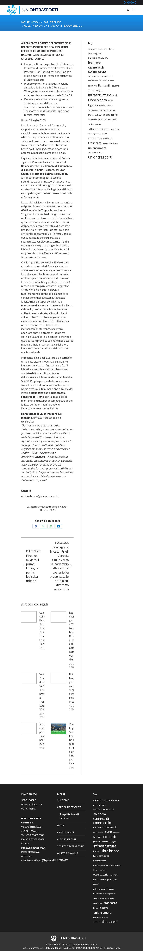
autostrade (109, 49)
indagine (99, 90)
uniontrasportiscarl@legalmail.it (38, 860)
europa (111, 80)
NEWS (60, 825)
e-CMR (103, 80)
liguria (110, 100)
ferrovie (92, 85)
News (63, 507)
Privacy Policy (113, 948)
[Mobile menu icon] (134, 10)
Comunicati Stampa (48, 507)
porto (90, 124)
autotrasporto (94, 53)
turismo (113, 143)
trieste (105, 143)
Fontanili (104, 85)
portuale (98, 124)
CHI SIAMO (63, 800)
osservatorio (110, 115)
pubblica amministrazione (98, 129)
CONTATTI (62, 860)
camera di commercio (97, 69)
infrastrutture (99, 95)
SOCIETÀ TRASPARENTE (70, 846)
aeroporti (92, 49)
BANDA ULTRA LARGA (98, 58)
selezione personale (94, 134)
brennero (94, 63)
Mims (90, 115)
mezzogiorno (109, 110)
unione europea (95, 152)
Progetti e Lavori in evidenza (70, 816)
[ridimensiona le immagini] (29, 617)
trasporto (94, 143)
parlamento (92, 119)
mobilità (98, 114)
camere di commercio (100, 76)
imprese (91, 90)
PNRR (107, 119)
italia (115, 95)
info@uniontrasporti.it (33, 848)
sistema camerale (95, 138)
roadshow (115, 129)
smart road (107, 138)
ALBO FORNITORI (66, 839)
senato (104, 133)
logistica (93, 105)
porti (114, 119)
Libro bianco (97, 100)
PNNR (100, 119)
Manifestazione (105, 105)
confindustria (93, 80)
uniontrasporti (100, 157)
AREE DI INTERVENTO (69, 807)
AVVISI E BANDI (65, 832)
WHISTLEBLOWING (67, 853)
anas (100, 49)
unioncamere (97, 148)
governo (115, 85)
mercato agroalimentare (95, 110)
